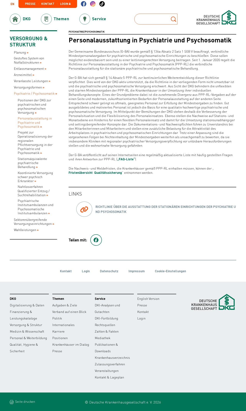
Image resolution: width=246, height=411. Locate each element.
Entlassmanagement (29, 68)
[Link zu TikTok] (102, 4)
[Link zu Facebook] (83, 4)
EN (12, 4)
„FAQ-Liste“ (126, 159)
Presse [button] (30, 4)
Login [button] (64, 4)
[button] (96, 240)
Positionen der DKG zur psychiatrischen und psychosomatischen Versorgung (34, 106)
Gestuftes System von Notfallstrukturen (29, 60)
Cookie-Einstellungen (170, 271)
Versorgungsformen (28, 87)
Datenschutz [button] (109, 271)
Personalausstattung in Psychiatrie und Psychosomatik (35, 122)
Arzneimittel (23, 75)
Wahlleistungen (25, 230)
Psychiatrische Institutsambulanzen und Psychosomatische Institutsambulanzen (35, 207)
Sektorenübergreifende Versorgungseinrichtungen (33, 222)
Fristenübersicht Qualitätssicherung (95, 172)
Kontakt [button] (47, 4)
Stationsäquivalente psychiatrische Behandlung (32, 163)
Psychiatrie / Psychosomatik (34, 93)
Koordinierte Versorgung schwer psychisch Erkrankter (35, 177)
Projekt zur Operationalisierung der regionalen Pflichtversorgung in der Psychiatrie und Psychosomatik (35, 142)
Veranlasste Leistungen (31, 81)
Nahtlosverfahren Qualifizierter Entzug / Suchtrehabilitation (34, 191)
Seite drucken (24, 401)
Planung (20, 52)
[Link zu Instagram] (93, 4)
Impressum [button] (137, 271)
